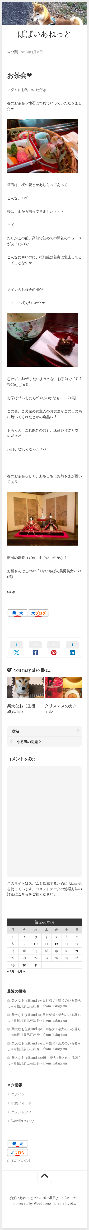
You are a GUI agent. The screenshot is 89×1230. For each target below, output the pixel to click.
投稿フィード (21, 1103)
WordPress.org (22, 1121)
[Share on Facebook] (35, 648)
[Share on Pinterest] (54, 648)
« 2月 (11, 971)
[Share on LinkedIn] (72, 648)
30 (24, 965)
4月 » (21, 971)
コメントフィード (24, 1112)
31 (35, 965)
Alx (72, 1203)
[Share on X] (16, 648)
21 (76, 951)
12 (56, 943)
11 (46, 943)
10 (36, 943)
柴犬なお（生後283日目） (21, 708)
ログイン (18, 1094)
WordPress (43, 1203)
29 (13, 965)
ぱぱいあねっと (45, 33)
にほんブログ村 (18, 1160)
